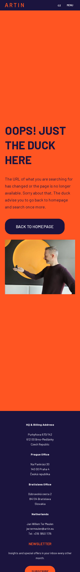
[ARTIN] (14, 5)
